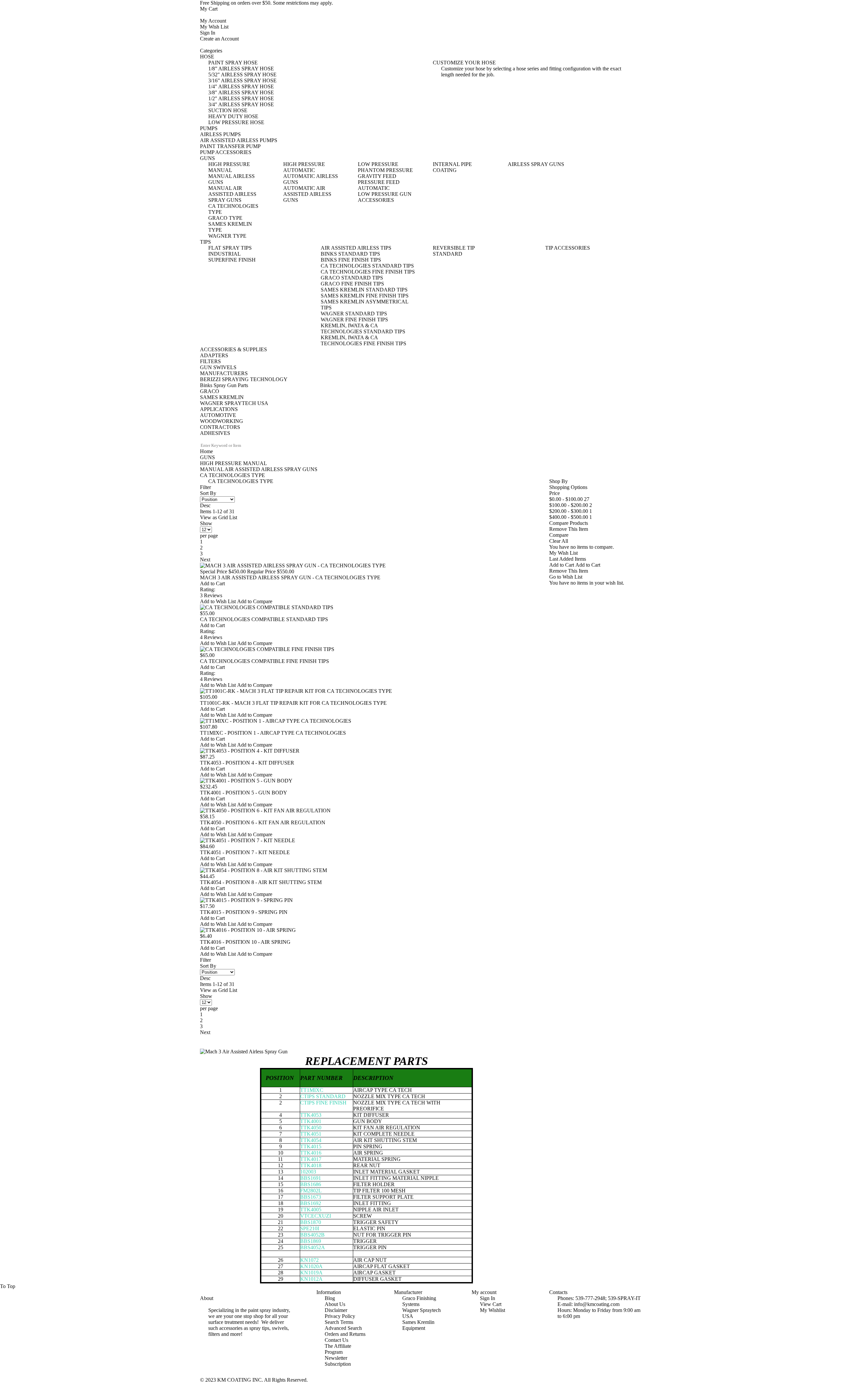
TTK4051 (310, 1134)
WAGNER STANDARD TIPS (354, 313)
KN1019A (311, 1272)
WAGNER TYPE (227, 236)
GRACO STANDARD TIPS (352, 278)
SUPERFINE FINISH (232, 260)
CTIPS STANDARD (323, 1096)
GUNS (207, 457)
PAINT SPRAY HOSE (233, 62)
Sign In (207, 33)
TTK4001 (310, 1121)
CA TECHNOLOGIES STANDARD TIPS (367, 266)
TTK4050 (310, 1127)
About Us (335, 1304)
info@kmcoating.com (597, 1304)
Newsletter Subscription (338, 1361)
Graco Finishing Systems (419, 1301)
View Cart (490, 1304)
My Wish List (214, 27)
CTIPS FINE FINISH (323, 1102)
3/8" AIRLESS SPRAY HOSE (241, 92)
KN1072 (309, 1260)
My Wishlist (492, 1310)
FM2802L (311, 1190)
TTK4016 (310, 1153)
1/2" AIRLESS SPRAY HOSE (241, 98)
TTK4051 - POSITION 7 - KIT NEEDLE (245, 852)
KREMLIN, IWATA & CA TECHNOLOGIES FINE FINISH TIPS (363, 340)
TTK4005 (310, 1209)
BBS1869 (310, 1241)
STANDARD (447, 254)
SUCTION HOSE (227, 110)
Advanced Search (343, 1328)
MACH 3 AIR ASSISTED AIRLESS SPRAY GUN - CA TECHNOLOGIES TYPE (290, 577)
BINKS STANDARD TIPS (350, 254)
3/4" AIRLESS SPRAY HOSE (241, 104)
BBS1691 (310, 1178)
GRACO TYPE (225, 218)
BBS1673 (310, 1197)
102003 (308, 1172)
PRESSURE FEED (379, 182)
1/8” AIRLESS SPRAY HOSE (241, 68)
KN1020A (311, 1266)
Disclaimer (336, 1310)
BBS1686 (310, 1184)
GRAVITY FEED (377, 176)
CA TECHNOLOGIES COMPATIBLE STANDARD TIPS (264, 619)
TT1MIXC (311, 1090)
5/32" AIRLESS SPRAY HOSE (242, 74)
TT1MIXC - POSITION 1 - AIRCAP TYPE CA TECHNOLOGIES (273, 733)
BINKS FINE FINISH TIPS (351, 260)
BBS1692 (310, 1203)
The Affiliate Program (338, 1349)
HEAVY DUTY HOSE (233, 116)
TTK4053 (310, 1115)
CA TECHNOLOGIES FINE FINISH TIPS (368, 272)
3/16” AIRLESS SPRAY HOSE (242, 80)
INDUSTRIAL (224, 254)
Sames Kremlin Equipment (418, 1325)
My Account (213, 21)
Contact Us (336, 1340)
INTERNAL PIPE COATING (452, 167)
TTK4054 (310, 1140)
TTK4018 (310, 1165)
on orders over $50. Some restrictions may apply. (266, 3)
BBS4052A (312, 1247)
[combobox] (228, 445)
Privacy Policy (340, 1316)
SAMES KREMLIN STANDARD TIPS (364, 289)
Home (206, 451)
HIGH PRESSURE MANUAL (229, 167)
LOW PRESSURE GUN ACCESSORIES (385, 197)
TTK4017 (310, 1159)
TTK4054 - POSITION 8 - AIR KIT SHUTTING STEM (261, 882)
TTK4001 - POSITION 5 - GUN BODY (243, 792)
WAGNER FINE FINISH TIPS (354, 319)
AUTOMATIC (374, 188)
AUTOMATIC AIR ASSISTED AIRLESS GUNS (307, 194)
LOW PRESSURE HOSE (236, 122)
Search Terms (339, 1322)
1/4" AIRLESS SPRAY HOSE (241, 86)
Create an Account (219, 38)
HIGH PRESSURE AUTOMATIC (304, 167)
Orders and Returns (345, 1334)
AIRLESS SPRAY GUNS (536, 164)
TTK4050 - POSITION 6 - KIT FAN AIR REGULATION (262, 822)
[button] (218, 601)
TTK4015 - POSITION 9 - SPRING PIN (244, 912)
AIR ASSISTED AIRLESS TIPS (356, 248)
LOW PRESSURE (378, 164)
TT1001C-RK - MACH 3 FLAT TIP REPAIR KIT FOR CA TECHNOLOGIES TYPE (293, 703)
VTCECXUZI (315, 1216)
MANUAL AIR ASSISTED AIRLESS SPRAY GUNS (232, 194)
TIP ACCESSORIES (567, 248)
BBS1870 (310, 1222)
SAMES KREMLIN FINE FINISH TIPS (365, 295)
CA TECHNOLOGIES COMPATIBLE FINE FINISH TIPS (264, 661)
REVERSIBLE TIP (454, 248)
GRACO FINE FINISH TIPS (352, 283)
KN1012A (311, 1279)
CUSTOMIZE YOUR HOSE (464, 62)
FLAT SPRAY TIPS (230, 248)
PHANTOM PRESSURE (385, 170)
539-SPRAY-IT (624, 1298)
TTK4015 (310, 1146)
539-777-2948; (591, 1298)
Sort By (208, 493)
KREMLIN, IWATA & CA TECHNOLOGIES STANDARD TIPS (363, 328)
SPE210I (309, 1228)
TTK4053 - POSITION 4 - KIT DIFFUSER (247, 763)
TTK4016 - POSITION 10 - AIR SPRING (245, 942)
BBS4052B (312, 1235)
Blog (330, 1298)
